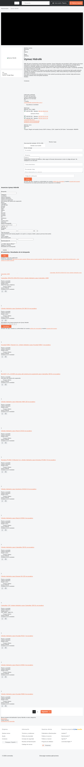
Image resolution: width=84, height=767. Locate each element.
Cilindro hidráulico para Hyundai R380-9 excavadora (17, 694)
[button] (32, 104)
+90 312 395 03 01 (43, 111)
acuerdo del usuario (74, 181)
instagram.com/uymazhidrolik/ (32, 121)
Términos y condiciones (28, 733)
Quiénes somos (6, 733)
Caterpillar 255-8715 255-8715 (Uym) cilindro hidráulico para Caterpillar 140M (25, 278)
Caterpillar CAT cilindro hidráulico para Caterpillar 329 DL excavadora (22, 605)
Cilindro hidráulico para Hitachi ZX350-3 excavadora (17, 518)
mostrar (5, 250)
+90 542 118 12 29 (43, 118)
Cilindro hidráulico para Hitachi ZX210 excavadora (16, 431)
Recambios (4, 718)
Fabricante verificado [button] (29, 94)
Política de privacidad (27, 736)
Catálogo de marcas (27, 744)
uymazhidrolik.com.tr (29, 119)
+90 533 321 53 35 (43, 116)
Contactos (4, 738)
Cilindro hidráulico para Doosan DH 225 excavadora (17, 576)
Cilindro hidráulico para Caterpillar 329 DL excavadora (17, 547)
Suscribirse (6, 326)
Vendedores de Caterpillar (8, 721)
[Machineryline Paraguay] (7, 3)
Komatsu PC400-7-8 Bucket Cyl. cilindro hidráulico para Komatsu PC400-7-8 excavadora (28, 460)
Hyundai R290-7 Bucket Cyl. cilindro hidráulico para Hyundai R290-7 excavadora (26, 345)
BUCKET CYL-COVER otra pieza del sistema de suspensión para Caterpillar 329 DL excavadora (30, 374)
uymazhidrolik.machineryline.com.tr (33, 102)
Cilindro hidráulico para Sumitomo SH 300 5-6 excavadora (19, 308)
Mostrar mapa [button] (52, 142)
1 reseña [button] (4, 73)
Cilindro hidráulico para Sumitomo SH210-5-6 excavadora (18, 489)
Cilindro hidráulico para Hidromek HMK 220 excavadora (18, 402)
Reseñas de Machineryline (29, 741)
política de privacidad (58, 181)
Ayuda (3, 736)
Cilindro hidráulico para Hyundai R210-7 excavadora (17, 636)
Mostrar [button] (36, 111)
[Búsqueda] (23, 3)
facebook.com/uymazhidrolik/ (31, 122)
